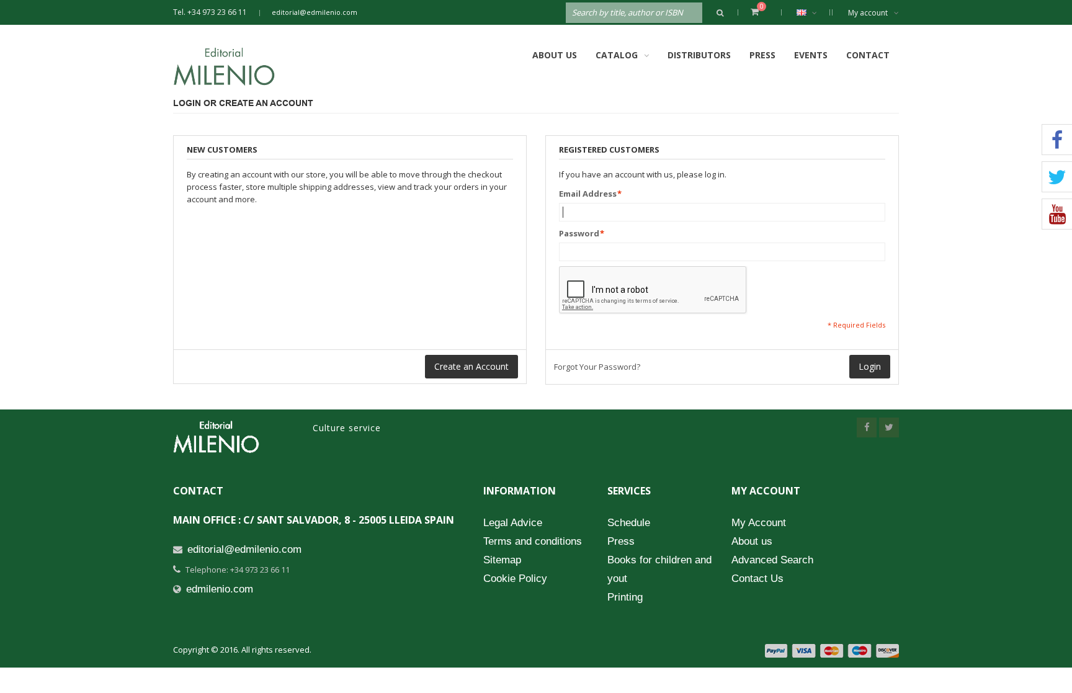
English (810, 12)
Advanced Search (772, 560)
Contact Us (757, 578)
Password (579, 233)
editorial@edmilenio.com (314, 12)
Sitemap (502, 560)
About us (751, 541)
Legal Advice (512, 523)
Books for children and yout (659, 569)
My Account (758, 523)
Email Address (588, 193)
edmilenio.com (219, 589)
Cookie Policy (515, 578)
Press (762, 55)
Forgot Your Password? (597, 366)
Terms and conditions (532, 541)
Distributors (699, 55)
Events (811, 55)
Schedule (628, 523)
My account (868, 12)
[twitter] (889, 427)
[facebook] (867, 427)
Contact (868, 55)
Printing (625, 597)
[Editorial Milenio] (235, 66)
